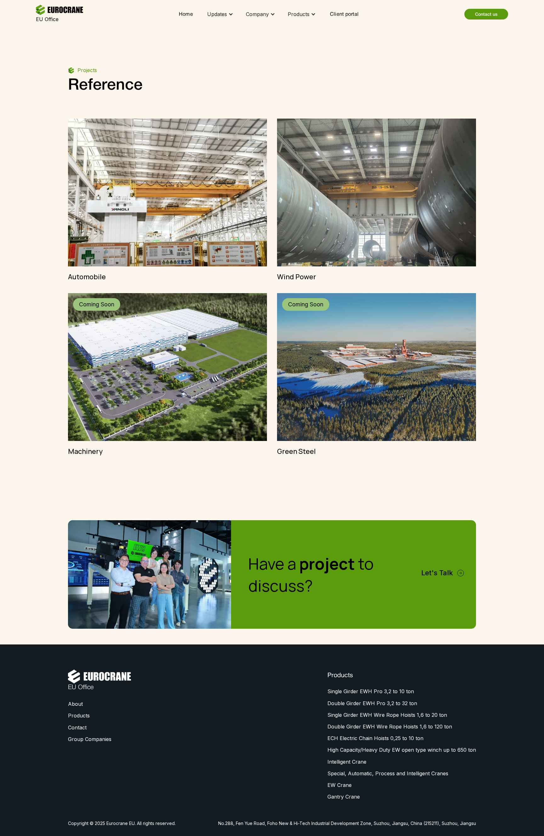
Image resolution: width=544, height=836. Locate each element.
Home (186, 14)
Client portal (344, 14)
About (75, 704)
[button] (220, 14)
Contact (77, 727)
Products (79, 715)
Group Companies (89, 739)
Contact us (486, 15)
